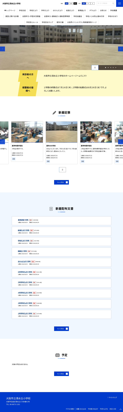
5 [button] (115, 67)
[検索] (113, 3)
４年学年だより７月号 (25, 292)
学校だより (34, 10)
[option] (61, 47)
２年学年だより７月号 (25, 313)
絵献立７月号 (22, 251)
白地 (71, 3)
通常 (67, 3)
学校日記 (22, 10)
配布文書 (60, 22)
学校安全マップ (47, 22)
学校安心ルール (32, 22)
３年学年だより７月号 (25, 303)
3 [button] (110, 67)
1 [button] (105, 67)
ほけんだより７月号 (24, 261)
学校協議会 (77, 16)
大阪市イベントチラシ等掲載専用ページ (82, 22)
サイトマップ (113, 397)
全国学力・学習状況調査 (31, 16)
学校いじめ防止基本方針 (95, 16)
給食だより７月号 (24, 230)
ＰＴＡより (93, 10)
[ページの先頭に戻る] (120, 409)
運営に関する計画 (12, 16)
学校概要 (113, 10)
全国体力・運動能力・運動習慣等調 (57, 16)
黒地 (75, 3)
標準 (84, 3)
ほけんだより (58, 10)
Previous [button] (2, 48)
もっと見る (60, 182)
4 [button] (113, 67)
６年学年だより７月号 (25, 272)
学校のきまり (113, 16)
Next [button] (120, 48)
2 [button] (108, 67)
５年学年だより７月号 (25, 282)
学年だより (45, 10)
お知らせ (103, 10)
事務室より (82, 10)
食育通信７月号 (23, 220)
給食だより (70, 10)
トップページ (10, 10)
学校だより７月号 (24, 240)
